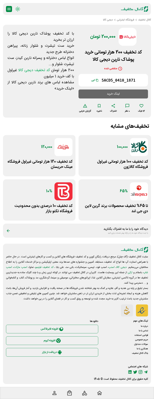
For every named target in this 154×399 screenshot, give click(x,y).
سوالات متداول (141, 344)
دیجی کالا (121, 267)
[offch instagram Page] (140, 372)
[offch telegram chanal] (145, 372)
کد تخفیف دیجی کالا (34, 70)
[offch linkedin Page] (130, 372)
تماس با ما (143, 331)
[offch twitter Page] (135, 372)
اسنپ (112, 267)
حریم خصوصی (141, 340)
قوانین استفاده (141, 335)
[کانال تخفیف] (134, 9)
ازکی (130, 272)
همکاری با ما (142, 349)
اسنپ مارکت (20, 267)
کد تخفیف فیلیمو (44, 267)
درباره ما (144, 326)
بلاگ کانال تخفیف (140, 353)
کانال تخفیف (124, 379)
